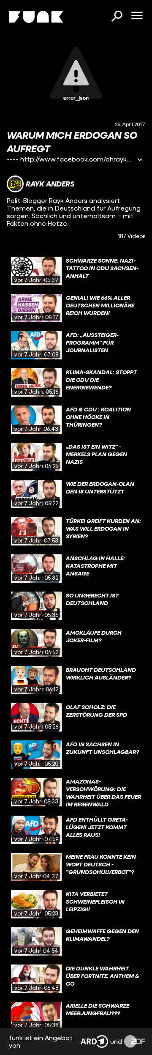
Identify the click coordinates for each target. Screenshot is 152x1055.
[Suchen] (116, 17)
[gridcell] (76, 271)
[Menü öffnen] (136, 16)
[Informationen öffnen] (139, 160)
